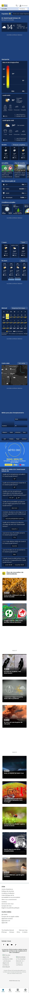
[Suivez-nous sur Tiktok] (16, 945)
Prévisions (22, 9)
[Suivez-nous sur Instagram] (8, 945)
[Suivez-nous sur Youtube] (12, 945)
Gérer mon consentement (9, 899)
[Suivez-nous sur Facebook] (4, 945)
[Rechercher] (16, 5)
